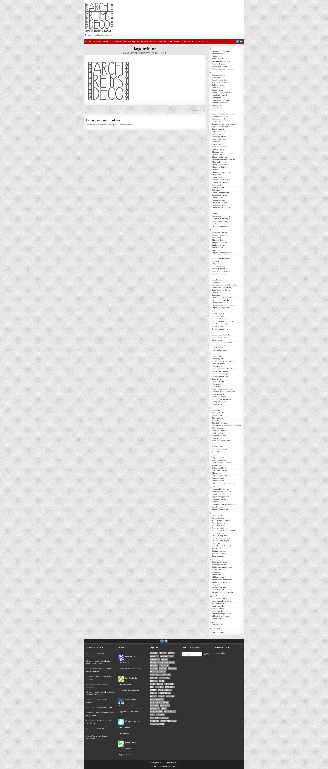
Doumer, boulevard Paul (222, 226)
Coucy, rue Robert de (220, 192)
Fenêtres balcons (156, 684)
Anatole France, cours (221, 51)
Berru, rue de (217, 90)
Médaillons (154, 705)
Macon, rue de (218, 413)
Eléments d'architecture (168, 41)
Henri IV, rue (217, 316)
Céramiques (172, 668)
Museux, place (218, 438)
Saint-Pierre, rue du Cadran (223, 531)
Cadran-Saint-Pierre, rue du (223, 114)
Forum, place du (218, 269)
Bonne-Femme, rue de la (222, 93)
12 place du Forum (126, 755)
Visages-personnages (168, 721)
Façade (161, 681)
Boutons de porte (166, 656)
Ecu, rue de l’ (217, 237)
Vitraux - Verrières (157, 724)
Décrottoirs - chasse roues (160, 674)
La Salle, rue (217, 366)
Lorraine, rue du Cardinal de (223, 392)
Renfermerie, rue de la (221, 492)
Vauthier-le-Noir (219, 603)
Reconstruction (156, 711)
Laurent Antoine (164, 693)
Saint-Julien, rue (219, 523)
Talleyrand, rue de (219, 562)
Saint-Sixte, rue (218, 533)
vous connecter (102, 125)
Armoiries (153, 653)
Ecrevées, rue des (219, 232)
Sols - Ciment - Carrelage (159, 718)
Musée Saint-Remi (126, 706)
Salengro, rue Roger (220, 541)
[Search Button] (241, 41)
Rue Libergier (125, 727)
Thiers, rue (216, 575)
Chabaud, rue (217, 152)
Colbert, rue (217, 177)
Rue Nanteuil (107, 707)
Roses (152, 714)
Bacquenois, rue (218, 75)
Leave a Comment (160, 53)
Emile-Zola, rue (218, 245)
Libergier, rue (218, 382)
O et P (212, 455)
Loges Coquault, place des (222, 389)
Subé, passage (218, 556)
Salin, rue (216, 543)
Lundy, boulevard (219, 402)
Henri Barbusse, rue (220, 319)
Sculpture (160, 714)
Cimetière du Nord (220, 167)
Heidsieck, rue (218, 314)
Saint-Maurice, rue (219, 528)
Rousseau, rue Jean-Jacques (223, 504)
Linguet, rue (217, 384)
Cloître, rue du (218, 170)
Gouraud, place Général (221, 298)
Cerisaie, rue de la (219, 147)
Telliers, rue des (218, 570)
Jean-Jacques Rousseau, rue (223, 343)
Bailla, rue (216, 77)
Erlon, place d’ (218, 248)
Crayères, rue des (219, 203)
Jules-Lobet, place (219, 350)
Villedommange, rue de (221, 614)
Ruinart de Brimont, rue (222, 509)
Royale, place (217, 507)
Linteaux (153, 696)
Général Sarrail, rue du (221, 287)
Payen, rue (216, 465)
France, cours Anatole (221, 271)
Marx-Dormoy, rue (219, 428)
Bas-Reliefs (154, 656)
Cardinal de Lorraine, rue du (223, 124)
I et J (212, 333)
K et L (212, 354)
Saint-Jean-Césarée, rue (222, 520)
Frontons (159, 687)
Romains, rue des (219, 499)
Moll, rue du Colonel (220, 433)
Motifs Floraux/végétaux (159, 702)
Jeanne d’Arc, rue (219, 345)
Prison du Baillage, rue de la (223, 483)
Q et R (212, 487)
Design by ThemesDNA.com (164, 766)
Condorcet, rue (218, 185)
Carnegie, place (218, 132)
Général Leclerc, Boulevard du (224, 285)
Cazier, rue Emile (219, 139)
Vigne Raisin (154, 721)
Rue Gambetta (124, 733)
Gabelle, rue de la (219, 280)
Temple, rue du (218, 572)
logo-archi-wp (145, 49)
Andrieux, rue (217, 54)
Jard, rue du (217, 340)
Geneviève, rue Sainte (221, 290)
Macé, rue (216, 410)
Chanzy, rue (217, 154)
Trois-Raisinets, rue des (222, 590)
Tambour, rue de (219, 565)
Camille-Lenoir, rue (220, 116)
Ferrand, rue (217, 261)
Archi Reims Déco (98, 31)
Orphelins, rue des (219, 458)
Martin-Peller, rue (219, 423)
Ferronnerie (169, 684)
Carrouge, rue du (219, 137)
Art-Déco (131, 41)
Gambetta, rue (218, 282)
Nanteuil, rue (217, 447)
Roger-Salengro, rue (220, 497)
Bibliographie (120, 41)
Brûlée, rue (216, 105)
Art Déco (171, 653)
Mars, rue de (217, 420)
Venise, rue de (218, 606)
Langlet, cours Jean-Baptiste (224, 361)
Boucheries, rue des (220, 95)
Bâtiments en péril (145, 41)
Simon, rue (216, 548)
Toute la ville (215, 628)
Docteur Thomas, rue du (222, 224)
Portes (164, 708)
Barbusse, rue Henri (220, 82)
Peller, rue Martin (219, 468)
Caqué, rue (216, 121)
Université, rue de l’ (220, 598)
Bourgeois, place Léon (221, 100)
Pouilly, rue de (218, 481)
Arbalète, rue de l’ (219, 59)
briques (164, 659)
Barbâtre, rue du (219, 80)
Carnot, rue (216, 134)
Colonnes (153, 668)
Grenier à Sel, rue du (220, 303)
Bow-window (154, 659)
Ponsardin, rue (218, 478)
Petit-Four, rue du (219, 470)
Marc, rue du (217, 418)
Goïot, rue (216, 295)
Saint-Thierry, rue (219, 536)
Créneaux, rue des (219, 205)
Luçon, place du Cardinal (222, 399)
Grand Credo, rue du (220, 300)
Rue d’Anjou (124, 663)
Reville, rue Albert (219, 494)
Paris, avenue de (219, 460)
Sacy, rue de (217, 515)
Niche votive (164, 705)
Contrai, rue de (218, 187)
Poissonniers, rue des (221, 475)
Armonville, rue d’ (219, 64)
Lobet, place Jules (219, 387)
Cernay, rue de (218, 149)
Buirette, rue (217, 108)
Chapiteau (153, 665)
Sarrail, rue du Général (221, 546)
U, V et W (213, 596)
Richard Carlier (170, 711)
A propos (105, 41)
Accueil (88, 41)
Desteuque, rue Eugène (221, 219)
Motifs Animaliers (156, 699)
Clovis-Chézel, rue (219, 165)
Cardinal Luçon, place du (222, 127)
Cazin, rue (216, 142)
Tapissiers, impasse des (222, 567)
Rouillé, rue (217, 502)
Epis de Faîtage (165, 678)
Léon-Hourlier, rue (220, 376)
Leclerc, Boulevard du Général (224, 369)
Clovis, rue (216, 175)
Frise (152, 687)
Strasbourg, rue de (220, 553)
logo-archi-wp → (199, 110)
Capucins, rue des (219, 119)
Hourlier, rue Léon (220, 329)
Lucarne (161, 696)
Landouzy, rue (218, 359)
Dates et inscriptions (158, 671)
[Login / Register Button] (237, 41)
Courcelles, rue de (219, 195)
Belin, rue (216, 88)
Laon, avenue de (218, 364)
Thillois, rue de (218, 577)
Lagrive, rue (217, 356)
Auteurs (202, 41)
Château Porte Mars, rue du (223, 159)
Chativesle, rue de (219, 162)
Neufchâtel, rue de (219, 449)
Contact (96, 41)
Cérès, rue (216, 144)
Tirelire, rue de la (219, 587)
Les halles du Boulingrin (129, 690)
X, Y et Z (213, 622)
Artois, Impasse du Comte (222, 69)
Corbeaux (162, 668)
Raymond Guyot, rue (220, 489)
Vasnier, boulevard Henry (222, 601)
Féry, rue (216, 264)
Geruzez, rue (217, 293)
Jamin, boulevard (219, 337)
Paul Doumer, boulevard (222, 463)
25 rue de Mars (125, 749)
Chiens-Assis (164, 665)
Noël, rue (216, 452)
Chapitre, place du (219, 157)
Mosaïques (170, 696)
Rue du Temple (125, 684)
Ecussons (153, 678)
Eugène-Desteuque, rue (222, 253)
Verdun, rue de (218, 609)
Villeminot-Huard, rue (221, 616)
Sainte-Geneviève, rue (221, 518)
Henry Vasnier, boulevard (222, 321)
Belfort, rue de (218, 85)
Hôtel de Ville (217, 326)
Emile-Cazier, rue (219, 242)
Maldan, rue (217, 415)
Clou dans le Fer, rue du (221, 172)
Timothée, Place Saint (221, 582)
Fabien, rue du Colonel (221, 259)
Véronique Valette (131, 53)
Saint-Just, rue (218, 526)
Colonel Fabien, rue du (221, 180)
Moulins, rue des (219, 436)
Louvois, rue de (218, 394)
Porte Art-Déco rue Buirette (130, 669)
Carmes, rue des (218, 129)
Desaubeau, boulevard (221, 216)
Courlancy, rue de (219, 198)
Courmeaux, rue (218, 200)
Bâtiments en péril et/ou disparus (162, 662)
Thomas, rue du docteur (222, 580)
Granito (153, 690)
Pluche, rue (216, 473)
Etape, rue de (217, 250)
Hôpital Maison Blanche (222, 324)
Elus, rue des (217, 240)
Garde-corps (169, 687)
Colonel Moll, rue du (220, 182)
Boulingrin (216, 98)
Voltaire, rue (217, 619)
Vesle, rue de (217, 611)
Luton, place (217, 404)
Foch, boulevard (218, 266)
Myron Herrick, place (221, 441)
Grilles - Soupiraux (165, 690)
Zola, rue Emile (218, 625)
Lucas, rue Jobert (219, 397)
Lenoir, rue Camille (220, 371)
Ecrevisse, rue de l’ (220, 235)
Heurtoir (153, 693)
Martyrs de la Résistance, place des (226, 425)
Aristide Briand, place (221, 61)
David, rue (216, 214)
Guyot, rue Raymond (220, 308)
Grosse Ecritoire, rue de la (223, 305)
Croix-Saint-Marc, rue (221, 208)
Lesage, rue (217, 379)
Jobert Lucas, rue (219, 348)
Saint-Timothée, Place (221, 538)
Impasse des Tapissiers (129, 712)
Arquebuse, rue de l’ (220, 66)
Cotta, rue (216, 190)
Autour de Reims (217, 632)
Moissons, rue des (219, 431)
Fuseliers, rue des (219, 274)
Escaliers (153, 681)
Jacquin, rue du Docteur (222, 335)
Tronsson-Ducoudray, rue (222, 592)
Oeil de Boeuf (154, 708)
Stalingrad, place (219, 551)
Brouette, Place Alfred (221, 103)
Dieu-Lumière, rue (219, 221)
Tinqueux (216, 585)
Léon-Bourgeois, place (221, 374)
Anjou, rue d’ (217, 56)
